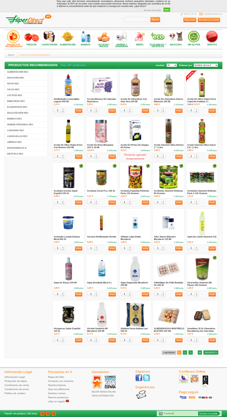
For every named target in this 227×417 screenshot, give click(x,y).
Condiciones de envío (17, 389)
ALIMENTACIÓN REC (17, 72)
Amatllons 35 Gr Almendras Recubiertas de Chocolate (201, 329)
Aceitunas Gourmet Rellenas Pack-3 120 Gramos (201, 192)
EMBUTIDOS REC (16, 101)
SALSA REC (13, 89)
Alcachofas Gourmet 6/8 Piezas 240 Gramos (199, 283)
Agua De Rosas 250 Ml (65, 282)
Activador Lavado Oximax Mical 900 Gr (67, 238)
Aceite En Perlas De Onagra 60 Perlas (135, 146)
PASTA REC (13, 83)
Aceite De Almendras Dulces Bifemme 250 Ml (168, 100)
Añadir (78, 111)
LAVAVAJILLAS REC (17, 136)
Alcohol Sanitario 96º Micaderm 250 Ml (97, 329)
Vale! (166, 10)
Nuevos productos (58, 397)
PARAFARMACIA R (17, 148)
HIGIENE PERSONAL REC (20, 124)
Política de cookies (15, 393)
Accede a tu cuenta (209, 20)
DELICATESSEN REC (18, 113)
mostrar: (160, 65)
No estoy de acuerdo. (153, 10)
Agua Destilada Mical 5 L (99, 282)
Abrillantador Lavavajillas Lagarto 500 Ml (66, 100)
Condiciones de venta (17, 385)
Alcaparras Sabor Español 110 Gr (67, 329)
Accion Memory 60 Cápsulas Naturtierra (101, 100)
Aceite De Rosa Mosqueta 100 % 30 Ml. (100, 146)
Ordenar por (185, 65)
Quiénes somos (57, 393)
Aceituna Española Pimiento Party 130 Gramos (135, 192)
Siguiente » (211, 352)
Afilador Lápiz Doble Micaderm (131, 238)
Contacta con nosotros (60, 381)
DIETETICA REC (15, 154)
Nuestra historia (57, 385)
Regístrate (189, 20)
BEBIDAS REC (14, 118)
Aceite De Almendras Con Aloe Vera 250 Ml (134, 100)
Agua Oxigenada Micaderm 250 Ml (134, 283)
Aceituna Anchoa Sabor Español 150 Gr (66, 192)
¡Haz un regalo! (56, 401)
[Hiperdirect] (30, 19)
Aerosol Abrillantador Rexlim (101, 237)
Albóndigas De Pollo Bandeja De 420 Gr (168, 283)
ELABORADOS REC (17, 107)
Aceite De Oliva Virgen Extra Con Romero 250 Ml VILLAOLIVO (68, 147)
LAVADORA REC (15, 130)
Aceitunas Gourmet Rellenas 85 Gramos (168, 192)
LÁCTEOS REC (14, 95)
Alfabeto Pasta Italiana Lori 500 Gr (134, 329)
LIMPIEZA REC (14, 142)
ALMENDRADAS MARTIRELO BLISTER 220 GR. (169, 329)
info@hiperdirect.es (213, 14)
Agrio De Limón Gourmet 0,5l (201, 237)
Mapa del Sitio (56, 377)
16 (200, 352)
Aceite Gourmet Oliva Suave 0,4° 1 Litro (201, 146)
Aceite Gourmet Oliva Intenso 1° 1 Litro (169, 146)
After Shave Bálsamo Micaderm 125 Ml (165, 238)
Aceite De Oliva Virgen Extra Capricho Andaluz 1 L (201, 100)
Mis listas (32, 413)
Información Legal (15, 377)
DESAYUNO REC (15, 78)
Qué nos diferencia (58, 389)
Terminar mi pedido (208, 413)
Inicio (11, 55)
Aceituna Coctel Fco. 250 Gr (101, 191)
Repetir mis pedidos (14, 413)
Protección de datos (16, 381)
